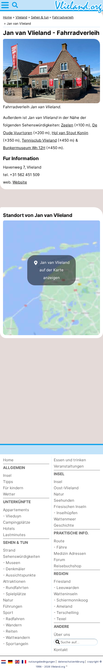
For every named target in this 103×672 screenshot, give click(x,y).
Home (8, 460)
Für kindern (13, 487)
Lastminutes (14, 534)
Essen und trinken (70, 460)
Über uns (62, 634)
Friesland (62, 581)
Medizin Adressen (70, 553)
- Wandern (12, 625)
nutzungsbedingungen (41, 661)
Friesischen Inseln (70, 506)
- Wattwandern (16, 637)
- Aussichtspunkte (19, 575)
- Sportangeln (15, 643)
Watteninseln (66, 593)
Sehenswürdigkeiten (21, 556)
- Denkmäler (14, 569)
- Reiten (10, 631)
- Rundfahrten (15, 587)
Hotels (9, 528)
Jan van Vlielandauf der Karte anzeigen (54, 270)
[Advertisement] (51, 198)
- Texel (60, 618)
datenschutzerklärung (71, 661)
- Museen (11, 562)
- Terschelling (66, 612)
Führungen (12, 606)
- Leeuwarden (66, 587)
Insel (7, 475)
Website (19, 182)
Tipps (8, 481)
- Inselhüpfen (66, 512)
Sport (8, 612)
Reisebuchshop (67, 566)
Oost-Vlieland (66, 487)
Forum (59, 559)
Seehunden (64, 500)
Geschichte (64, 525)
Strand (9, 550)
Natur (8, 600)
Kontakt (61, 649)
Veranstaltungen (69, 466)
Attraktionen (14, 581)
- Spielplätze (14, 593)
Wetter (9, 494)
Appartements (16, 509)
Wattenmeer (65, 519)
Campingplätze (16, 522)
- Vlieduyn (12, 516)
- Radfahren (13, 618)
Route (59, 541)
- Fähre (60, 547)
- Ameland (63, 606)
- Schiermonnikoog (71, 600)
